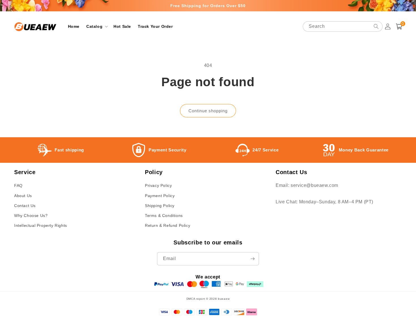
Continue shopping (208, 110)
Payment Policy (160, 195)
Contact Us (25, 205)
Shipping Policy (160, 205)
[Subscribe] (252, 258)
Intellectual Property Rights (40, 225)
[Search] (376, 26)
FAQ (18, 185)
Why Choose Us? (31, 215)
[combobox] (342, 26)
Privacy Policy (158, 185)
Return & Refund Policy (167, 225)
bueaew (224, 298)
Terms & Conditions (164, 215)
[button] (96, 26)
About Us (23, 195)
